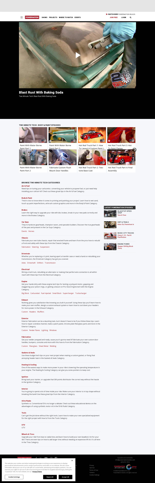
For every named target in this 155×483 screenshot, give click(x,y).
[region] (38, 469)
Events (78, 17)
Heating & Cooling (29, 365)
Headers (32, 312)
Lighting (44, 330)
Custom (25, 312)
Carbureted (35, 293)
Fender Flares (34, 330)
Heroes (31, 231)
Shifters (40, 263)
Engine (24, 281)
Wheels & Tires (28, 434)
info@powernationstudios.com (125, 460)
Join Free (114, 17)
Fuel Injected (46, 293)
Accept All (65, 477)
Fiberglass (33, 346)
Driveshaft (31, 263)
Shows (44, 17)
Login (123, 17)
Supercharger (68, 293)
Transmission (50, 263)
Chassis (25, 238)
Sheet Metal (43, 346)
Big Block (25, 293)
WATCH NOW (121, 14)
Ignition (25, 377)
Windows (53, 330)
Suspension (44, 247)
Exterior (25, 318)
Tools (24, 413)
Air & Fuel (26, 186)
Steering (35, 247)
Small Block (56, 293)
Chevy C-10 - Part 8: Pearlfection (125, 236)
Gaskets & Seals (28, 353)
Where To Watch (66, 17)
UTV (23, 425)
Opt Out (92, 468)
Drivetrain (26, 254)
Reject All (50, 477)
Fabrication (26, 247)
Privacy (92, 465)
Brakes (24, 210)
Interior (25, 389)
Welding (53, 346)
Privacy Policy (37, 472)
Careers (92, 472)
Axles (24, 263)
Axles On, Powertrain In (126, 224)
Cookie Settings (14, 477)
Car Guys (25, 222)
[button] (21, 17)
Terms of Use (94, 470)
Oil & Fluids (26, 401)
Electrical (26, 269)
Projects (53, 17)
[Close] (72, 460)
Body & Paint (27, 198)
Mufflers (40, 312)
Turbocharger (81, 293)
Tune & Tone (122, 215)
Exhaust (25, 300)
